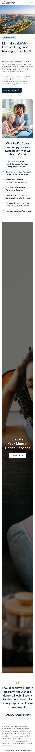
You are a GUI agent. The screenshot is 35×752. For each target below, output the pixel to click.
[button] (31, 3)
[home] (8, 2)
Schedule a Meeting (17, 455)
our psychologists (22, 741)
